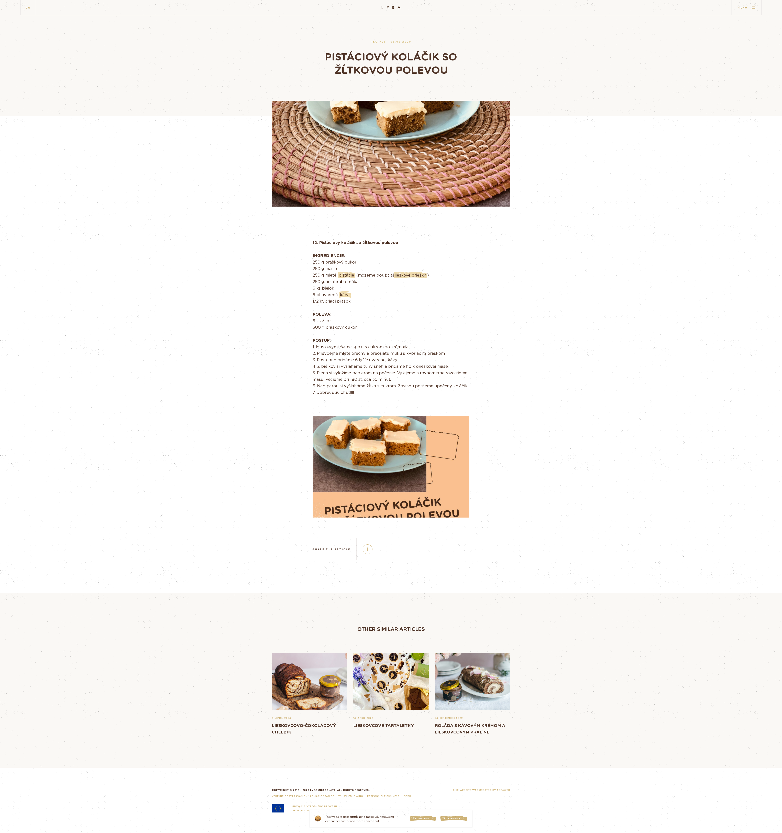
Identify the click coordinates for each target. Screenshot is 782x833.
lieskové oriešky (410, 275)
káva (344, 294)
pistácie (346, 275)
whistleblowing (350, 796)
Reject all (423, 818)
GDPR (407, 796)
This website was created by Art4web (481, 789)
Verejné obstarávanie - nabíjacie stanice (303, 796)
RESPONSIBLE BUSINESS (383, 796)
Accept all (454, 818)
